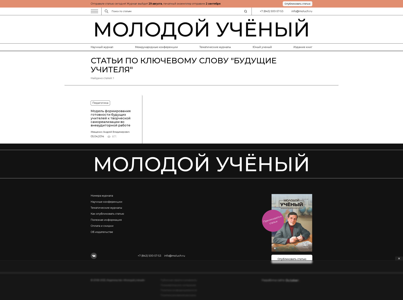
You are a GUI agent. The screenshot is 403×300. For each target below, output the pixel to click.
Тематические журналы (215, 47)
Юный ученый (262, 47)
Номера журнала (102, 195)
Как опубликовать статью (107, 213)
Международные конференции (156, 47)
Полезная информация (106, 219)
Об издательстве (102, 232)
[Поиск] (245, 11)
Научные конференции (106, 201)
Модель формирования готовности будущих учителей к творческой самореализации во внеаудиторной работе (111, 118)
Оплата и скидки (102, 225)
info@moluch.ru (302, 11)
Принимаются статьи (272, 220)
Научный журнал (102, 47)
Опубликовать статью (297, 3)
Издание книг (302, 47)
